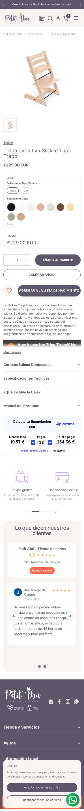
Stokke (8, 142)
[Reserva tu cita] (42, 18)
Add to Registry (49, 290)
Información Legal (20, 758)
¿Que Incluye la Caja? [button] (22, 392)
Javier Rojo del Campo (35, 592)
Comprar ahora (42, 274)
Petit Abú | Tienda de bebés (42, 549)
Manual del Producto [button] (21, 405)
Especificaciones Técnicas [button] (26, 378)
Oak (26, 190)
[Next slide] (70, 616)
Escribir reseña (42, 570)
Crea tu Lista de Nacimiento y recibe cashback (42, 4)
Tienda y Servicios (21, 727)
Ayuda (9, 743)
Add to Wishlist (9, 290)
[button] (50, 18)
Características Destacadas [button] (27, 364)
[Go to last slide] (14, 616)
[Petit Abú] (16, 18)
